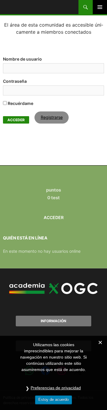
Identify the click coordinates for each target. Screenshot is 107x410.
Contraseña (15, 81)
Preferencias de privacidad (56, 387)
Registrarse (52, 117)
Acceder (54, 217)
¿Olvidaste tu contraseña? (24, 126)
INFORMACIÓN (53, 321)
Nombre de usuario (22, 58)
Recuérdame (20, 103)
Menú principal (100, 7)
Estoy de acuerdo (53, 399)
